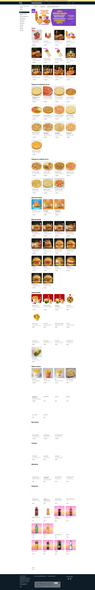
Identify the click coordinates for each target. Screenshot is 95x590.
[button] (33, 17)
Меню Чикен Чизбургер (36, 249)
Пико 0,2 (67, 534)
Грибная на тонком (35, 189)
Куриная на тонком (47, 189)
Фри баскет (34, 379)
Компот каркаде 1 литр (36, 517)
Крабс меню (34, 210)
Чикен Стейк (57, 340)
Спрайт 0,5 (34, 534)
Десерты (21, 28)
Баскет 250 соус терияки (59, 323)
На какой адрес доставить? (54, 6)
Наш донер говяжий (58, 58)
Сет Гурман (57, 76)
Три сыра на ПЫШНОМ (59, 97)
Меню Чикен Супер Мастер (57, 306)
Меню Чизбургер (35, 232)
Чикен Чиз (56, 266)
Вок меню (21, 25)
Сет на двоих (46, 41)
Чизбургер (34, 266)
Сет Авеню (34, 76)
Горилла (56, 551)
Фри (56, 379)
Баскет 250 (46, 323)
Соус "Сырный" (34, 414)
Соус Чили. (57, 396)
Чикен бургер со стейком (70, 249)
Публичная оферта (51, 576)
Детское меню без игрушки (46, 211)
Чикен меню (22, 21)
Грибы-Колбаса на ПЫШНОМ (46, 133)
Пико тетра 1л (34, 551)
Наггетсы (68, 323)
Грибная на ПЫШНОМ (35, 132)
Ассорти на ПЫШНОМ (70, 97)
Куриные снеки (46, 340)
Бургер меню (22, 19)
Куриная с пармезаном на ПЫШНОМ (36, 98)
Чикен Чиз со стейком (58, 249)
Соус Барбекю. (46, 396)
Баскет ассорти (35, 323)
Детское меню (22, 18)
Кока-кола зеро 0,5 (58, 534)
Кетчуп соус (46, 414)
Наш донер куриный (47, 58)
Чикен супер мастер (69, 340)
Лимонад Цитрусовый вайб (47, 499)
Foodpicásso (23, 584)
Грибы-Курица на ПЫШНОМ (57, 133)
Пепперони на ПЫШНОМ (48, 97)
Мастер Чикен (34, 358)
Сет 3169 (67, 76)
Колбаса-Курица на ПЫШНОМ (69, 133)
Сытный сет (34, 58)
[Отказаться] (59, 583)
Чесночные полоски (69, 379)
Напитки (21, 30)
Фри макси (45, 379)
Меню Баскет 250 (35, 305)
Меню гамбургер (58, 232)
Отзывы (21, 7)
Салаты (21, 26)
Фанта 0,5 (45, 534)
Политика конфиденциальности (40, 576)
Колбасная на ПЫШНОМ (59, 115)
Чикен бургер (68, 266)
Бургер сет (68, 58)
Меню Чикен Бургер (69, 232)
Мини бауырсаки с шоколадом (46, 477)
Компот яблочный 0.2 (47, 517)
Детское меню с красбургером (57, 211)
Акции (21, 9)
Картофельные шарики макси (34, 397)
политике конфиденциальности (46, 586)
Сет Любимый (46, 76)
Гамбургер (45, 266)
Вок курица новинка (35, 41)
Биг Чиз (45, 249)
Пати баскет (68, 305)
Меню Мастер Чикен (47, 305)
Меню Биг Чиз (46, 232)
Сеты (21, 12)
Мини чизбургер (46, 284)
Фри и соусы (22, 23)
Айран (33, 567)
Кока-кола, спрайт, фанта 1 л (58, 518)
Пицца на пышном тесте (23, 14)
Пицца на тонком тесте (24, 16)
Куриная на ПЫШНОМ (70, 115)
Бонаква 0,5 (68, 551)
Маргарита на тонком (58, 189)
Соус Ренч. (68, 396)
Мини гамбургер (35, 284)
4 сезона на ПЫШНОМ (36, 115)
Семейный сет (68, 41)
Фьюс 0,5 (45, 551)
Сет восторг (57, 41)
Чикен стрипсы (34, 340)
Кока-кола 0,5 (68, 517)
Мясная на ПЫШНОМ (47, 115)
